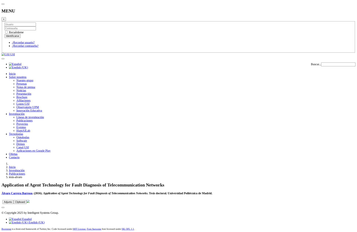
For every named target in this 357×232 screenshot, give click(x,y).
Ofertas (13, 154)
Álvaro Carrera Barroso (16, 193)
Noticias (21, 90)
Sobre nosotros (17, 77)
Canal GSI (22, 147)
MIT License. (79, 229)
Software (21, 140)
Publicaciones (24, 120)
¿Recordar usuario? (23, 42)
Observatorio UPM (27, 107)
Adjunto (8, 202)
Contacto (14, 157)
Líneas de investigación (30, 117)
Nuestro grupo (24, 80)
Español (26, 219)
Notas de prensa (25, 87)
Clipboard (20, 202)
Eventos (21, 127)
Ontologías (22, 137)
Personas (21, 83)
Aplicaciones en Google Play (33, 150)
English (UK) (36, 222)
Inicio (12, 73)
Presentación (23, 93)
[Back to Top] (2, 207)
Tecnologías (16, 134)
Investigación (17, 113)
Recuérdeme (16, 32)
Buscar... (316, 64)
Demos (20, 144)
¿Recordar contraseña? (25, 45)
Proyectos (22, 123)
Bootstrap (6, 229)
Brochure (21, 97)
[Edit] (28, 201)
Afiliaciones (23, 100)
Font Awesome (94, 229)
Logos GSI (22, 103)
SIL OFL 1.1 (128, 229)
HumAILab (23, 130)
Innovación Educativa (29, 110)
